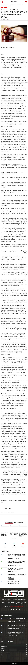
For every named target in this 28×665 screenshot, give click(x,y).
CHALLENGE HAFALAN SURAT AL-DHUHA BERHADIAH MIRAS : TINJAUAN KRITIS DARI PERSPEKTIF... (17, 556)
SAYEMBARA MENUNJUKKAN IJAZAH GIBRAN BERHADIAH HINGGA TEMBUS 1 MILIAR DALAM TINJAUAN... (17, 563)
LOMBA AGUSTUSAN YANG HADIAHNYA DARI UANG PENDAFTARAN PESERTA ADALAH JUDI (17, 576)
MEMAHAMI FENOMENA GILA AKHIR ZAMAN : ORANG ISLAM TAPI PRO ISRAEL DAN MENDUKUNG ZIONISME (23, 534)
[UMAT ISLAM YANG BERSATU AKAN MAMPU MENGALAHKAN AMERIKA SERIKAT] (5, 528)
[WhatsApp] (5, 22)
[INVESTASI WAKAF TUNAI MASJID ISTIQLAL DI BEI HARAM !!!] (4, 570)
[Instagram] (11, 609)
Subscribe (23, 543)
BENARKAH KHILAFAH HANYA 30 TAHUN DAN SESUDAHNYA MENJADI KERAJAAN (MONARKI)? (14, 533)
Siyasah (5, 7)
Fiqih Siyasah (3, 656)
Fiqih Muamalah (11, 565)
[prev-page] (13, 538)
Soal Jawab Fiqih (11, 578)
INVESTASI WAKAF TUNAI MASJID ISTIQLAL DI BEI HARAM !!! (15, 569)
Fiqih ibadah (11, 558)
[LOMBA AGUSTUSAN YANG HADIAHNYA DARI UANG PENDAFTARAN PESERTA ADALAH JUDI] (4, 576)
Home (2, 4)
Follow (14, 543)
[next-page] (14, 538)
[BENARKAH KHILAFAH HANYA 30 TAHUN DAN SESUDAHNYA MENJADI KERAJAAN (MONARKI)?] (14, 528)
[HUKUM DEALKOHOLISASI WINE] (4, 583)
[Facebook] (2, 22)
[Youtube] (19, 609)
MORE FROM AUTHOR (18, 522)
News (10, 571)
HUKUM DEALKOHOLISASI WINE (15, 581)
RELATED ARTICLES (9, 522)
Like (5, 543)
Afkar (2, 654)
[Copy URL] (14, 22)
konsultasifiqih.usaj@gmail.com (16, 606)
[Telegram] (11, 22)
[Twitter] (8, 22)
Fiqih (4, 4)
